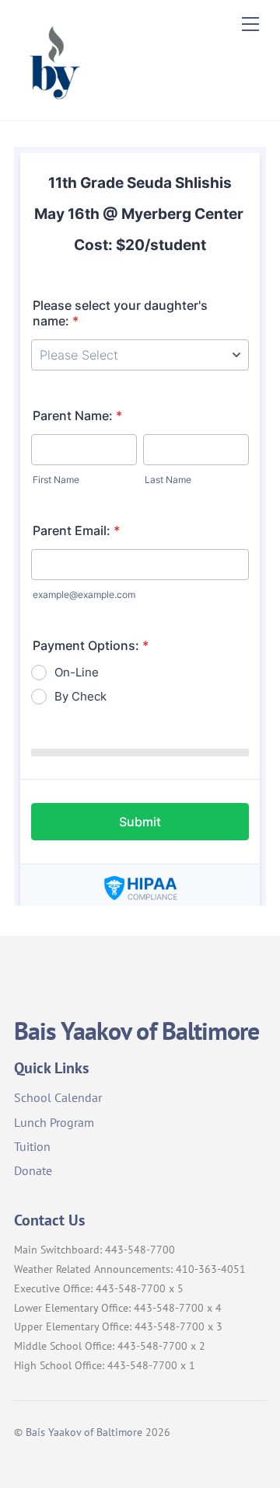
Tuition (32, 1146)
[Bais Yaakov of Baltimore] (53, 101)
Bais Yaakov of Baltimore (84, 1431)
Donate (33, 1170)
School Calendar (58, 1097)
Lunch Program (54, 1122)
